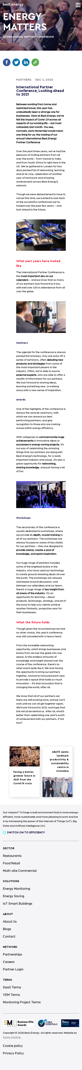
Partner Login (13, 969)
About (8, 914)
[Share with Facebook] (7, 64)
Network (10, 947)
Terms (7, 979)
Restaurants (12, 855)
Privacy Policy (13, 1053)
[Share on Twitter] (17, 64)
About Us (10, 921)
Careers (8, 962)
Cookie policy (13, 1045)
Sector (8, 848)
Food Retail (11, 863)
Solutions (11, 881)
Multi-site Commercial (20, 870)
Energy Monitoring (16, 888)
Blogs (7, 929)
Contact (9, 936)
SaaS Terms (12, 987)
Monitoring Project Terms (22, 1002)
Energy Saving (13, 896)
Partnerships (12, 954)
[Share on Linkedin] (26, 64)
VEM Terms (11, 994)
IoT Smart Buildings (17, 903)
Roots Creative (12, 1037)
